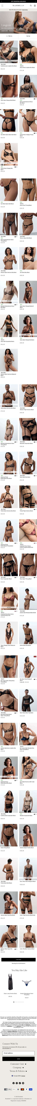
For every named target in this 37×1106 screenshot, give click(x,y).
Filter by (10, 36)
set (7, 1035)
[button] (35, 1)
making (9, 1031)
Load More (18, 959)
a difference (14, 1031)
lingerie (4, 1035)
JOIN (18, 1059)
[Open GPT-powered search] (31, 5)
